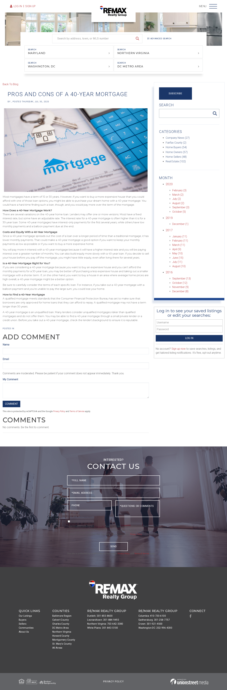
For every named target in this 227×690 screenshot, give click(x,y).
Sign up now (178, 348)
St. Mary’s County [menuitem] (62, 643)
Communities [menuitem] (26, 627)
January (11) (179, 236)
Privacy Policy (59, 411)
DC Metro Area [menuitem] (60, 627)
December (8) (180, 291)
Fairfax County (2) (176, 142)
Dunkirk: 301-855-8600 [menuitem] (100, 615)
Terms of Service (77, 411)
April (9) (176, 249)
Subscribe (175, 93)
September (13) (181, 278)
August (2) (178, 203)
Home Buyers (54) (176, 147)
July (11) (177, 261)
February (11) (180, 240)
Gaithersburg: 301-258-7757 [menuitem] (154, 619)
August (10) (179, 266)
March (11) (178, 245)
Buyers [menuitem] (23, 619)
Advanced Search (160, 38)
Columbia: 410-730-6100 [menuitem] (152, 615)
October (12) (179, 282)
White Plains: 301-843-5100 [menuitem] (102, 627)
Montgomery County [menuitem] (63, 639)
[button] (137, 38)
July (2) (176, 198)
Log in (18, 6)
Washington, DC (41, 66)
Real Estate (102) (176, 161)
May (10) (177, 253)
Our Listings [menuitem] (25, 615)
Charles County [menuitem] (60, 623)
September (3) (180, 207)
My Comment (10, 379)
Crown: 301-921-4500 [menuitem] (150, 623)
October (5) (179, 211)
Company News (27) (178, 137)
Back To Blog (10, 84)
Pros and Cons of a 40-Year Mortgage (68, 94)
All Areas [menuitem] (57, 647)
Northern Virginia (133, 53)
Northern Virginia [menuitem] (61, 631)
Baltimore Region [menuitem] (62, 615)
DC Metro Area (130, 66)
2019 (169, 218)
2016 (169, 272)
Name (6, 344)
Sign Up (30, 6)
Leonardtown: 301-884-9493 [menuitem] (103, 619)
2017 (169, 230)
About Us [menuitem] (24, 631)
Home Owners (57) (177, 152)
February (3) (179, 190)
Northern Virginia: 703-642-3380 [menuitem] (105, 623)
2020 (169, 184)
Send (113, 546)
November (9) (180, 287)
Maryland (36, 53)
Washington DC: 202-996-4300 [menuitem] (155, 627)
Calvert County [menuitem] (60, 619)
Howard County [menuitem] (60, 635)
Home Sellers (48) (176, 156)
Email (6, 359)
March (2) (177, 194)
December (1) (180, 224)
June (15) (177, 257)
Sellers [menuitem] (22, 623)
